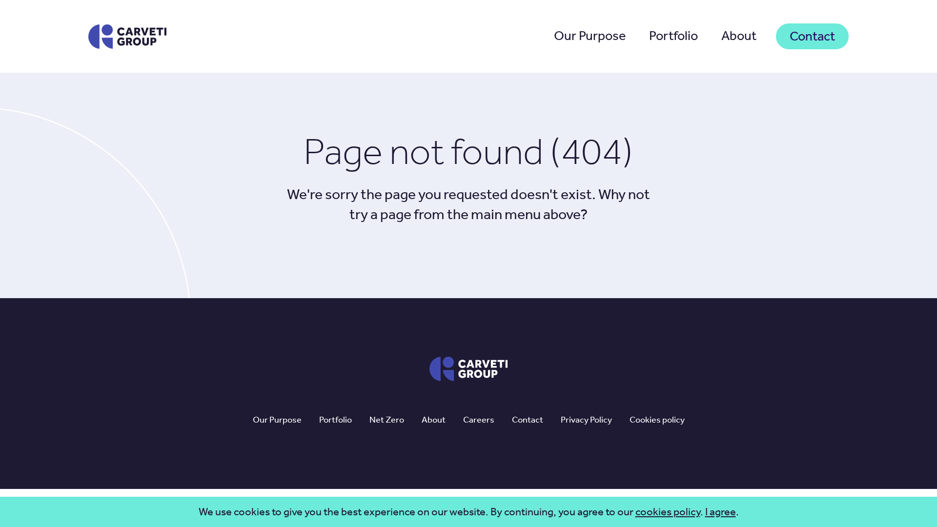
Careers (478, 419)
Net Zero (386, 419)
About (738, 35)
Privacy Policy (586, 419)
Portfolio (673, 35)
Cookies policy (657, 419)
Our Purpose (590, 35)
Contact (812, 36)
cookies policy (667, 512)
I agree (720, 512)
